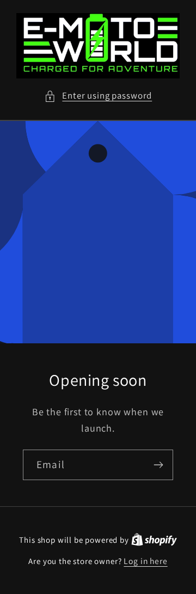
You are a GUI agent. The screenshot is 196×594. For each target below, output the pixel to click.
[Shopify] (154, 539)
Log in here (145, 560)
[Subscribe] (158, 465)
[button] (98, 96)
